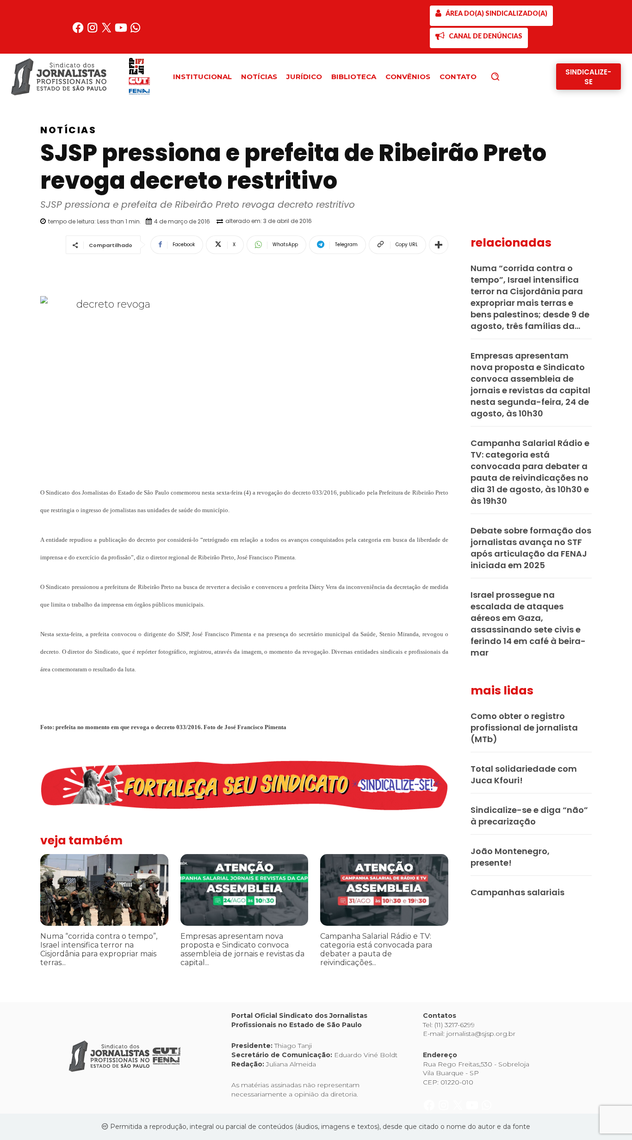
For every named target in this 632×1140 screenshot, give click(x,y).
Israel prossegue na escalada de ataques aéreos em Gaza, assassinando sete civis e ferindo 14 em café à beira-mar (528, 623)
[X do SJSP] (107, 31)
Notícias (68, 130)
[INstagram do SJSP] (93, 31)
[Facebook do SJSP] (79, 31)
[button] (510, 76)
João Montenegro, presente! (510, 856)
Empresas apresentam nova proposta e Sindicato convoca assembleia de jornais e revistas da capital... (242, 949)
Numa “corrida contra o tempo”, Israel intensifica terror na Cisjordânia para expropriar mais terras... (98, 949)
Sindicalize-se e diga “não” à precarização (529, 815)
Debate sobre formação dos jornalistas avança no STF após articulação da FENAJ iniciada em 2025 (531, 548)
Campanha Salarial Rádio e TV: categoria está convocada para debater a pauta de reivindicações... (376, 949)
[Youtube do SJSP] (122, 31)
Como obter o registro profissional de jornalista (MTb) (524, 727)
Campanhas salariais (517, 892)
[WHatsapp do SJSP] (135, 31)
